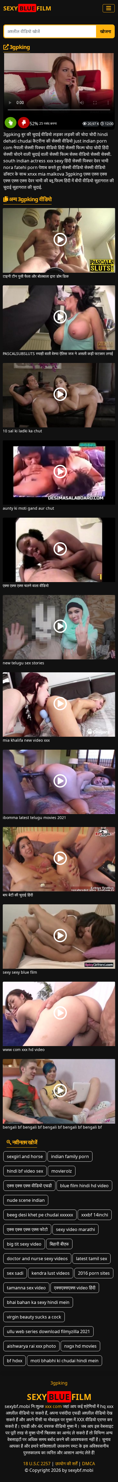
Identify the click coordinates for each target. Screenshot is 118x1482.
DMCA (88, 1464)
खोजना (105, 31)
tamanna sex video (26, 1288)
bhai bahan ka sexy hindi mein (38, 1302)
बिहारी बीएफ (59, 1244)
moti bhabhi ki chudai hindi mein (64, 1361)
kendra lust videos (51, 1273)
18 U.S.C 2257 (36, 1464)
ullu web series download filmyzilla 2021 (48, 1331)
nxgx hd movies (80, 1346)
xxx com (53, 1406)
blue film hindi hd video (84, 1186)
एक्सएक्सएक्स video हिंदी (74, 1288)
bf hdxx (14, 1361)
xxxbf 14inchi (94, 1215)
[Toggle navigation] (109, 8)
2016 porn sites (94, 1273)
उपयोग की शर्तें (66, 1464)
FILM (27, 8)
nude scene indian (26, 1200)
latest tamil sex (91, 1259)
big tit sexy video (24, 1244)
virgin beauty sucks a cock (34, 1317)
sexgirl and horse (25, 1156)
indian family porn (70, 1156)
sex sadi (15, 1273)
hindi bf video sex (25, 1171)
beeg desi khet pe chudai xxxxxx (40, 1215)
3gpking (59, 1383)
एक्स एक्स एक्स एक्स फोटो (27, 1229)
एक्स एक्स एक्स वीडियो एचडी (29, 1186)
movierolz (61, 1171)
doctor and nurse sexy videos (37, 1259)
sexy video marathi (75, 1229)
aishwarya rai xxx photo (31, 1346)
